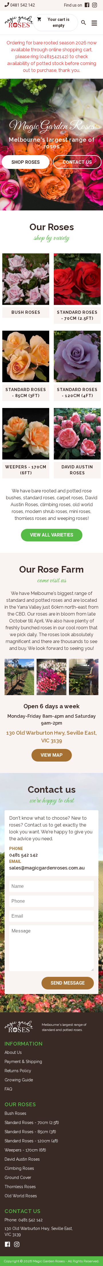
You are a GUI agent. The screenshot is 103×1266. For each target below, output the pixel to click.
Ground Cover (18, 1177)
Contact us (77, 162)
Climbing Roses (19, 1168)
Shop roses (25, 162)
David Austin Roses (22, 1159)
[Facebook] (86, 5)
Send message (68, 983)
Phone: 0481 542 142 (24, 1220)
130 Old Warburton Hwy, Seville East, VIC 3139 (39, 1231)
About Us (13, 1052)
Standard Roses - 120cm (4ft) (31, 1141)
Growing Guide (19, 1080)
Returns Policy (18, 1070)
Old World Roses (21, 1196)
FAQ (8, 1089)
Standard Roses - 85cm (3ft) (30, 1131)
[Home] (19, 22)
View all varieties (51, 535)
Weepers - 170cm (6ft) (25, 1150)
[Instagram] (94, 5)
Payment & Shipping (23, 1061)
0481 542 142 (22, 5)
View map (52, 755)
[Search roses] (83, 22)
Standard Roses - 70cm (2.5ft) (32, 1122)
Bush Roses (15, 1113)
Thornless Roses (20, 1186)
